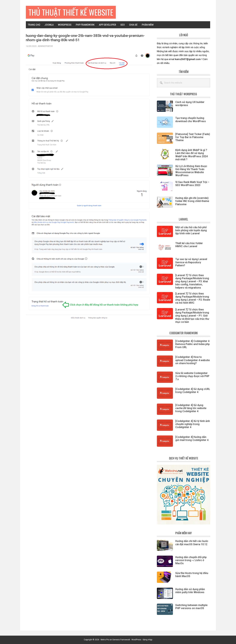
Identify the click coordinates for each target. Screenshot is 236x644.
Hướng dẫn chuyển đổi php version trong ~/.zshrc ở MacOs (191, 560)
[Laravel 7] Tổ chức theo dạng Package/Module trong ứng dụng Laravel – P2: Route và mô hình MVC (192, 298)
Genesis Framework (121, 640)
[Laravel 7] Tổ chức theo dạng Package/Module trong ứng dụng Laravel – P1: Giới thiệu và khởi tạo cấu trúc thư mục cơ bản (192, 315)
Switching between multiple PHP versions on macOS (191, 607)
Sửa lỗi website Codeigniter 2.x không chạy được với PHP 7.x (192, 376)
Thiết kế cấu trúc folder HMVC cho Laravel (189, 245)
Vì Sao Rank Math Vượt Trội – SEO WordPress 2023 (192, 184)
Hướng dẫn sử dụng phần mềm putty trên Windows (190, 591)
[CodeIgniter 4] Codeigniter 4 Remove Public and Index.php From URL (192, 344)
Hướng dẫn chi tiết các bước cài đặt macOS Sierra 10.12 (191, 543)
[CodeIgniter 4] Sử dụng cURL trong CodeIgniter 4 (192, 390)
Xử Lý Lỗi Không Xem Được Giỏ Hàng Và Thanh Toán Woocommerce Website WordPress (191, 171)
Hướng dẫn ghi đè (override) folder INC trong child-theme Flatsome (192, 201)
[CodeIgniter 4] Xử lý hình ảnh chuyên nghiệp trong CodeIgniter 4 (192, 424)
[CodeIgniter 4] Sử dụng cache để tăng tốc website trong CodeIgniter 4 (190, 408)
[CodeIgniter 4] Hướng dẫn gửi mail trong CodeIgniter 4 (191, 438)
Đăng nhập (147, 640)
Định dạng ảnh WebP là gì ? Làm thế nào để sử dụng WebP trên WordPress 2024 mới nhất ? (191, 155)
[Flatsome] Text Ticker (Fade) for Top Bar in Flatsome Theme (192, 137)
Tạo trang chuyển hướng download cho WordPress (190, 120)
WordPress (136, 640)
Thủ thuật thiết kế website (70, 12)
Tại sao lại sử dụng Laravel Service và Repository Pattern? (191, 262)
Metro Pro (105, 640)
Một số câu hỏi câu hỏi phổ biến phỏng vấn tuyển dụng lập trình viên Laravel (191, 230)
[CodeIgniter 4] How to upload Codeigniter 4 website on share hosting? (192, 360)
